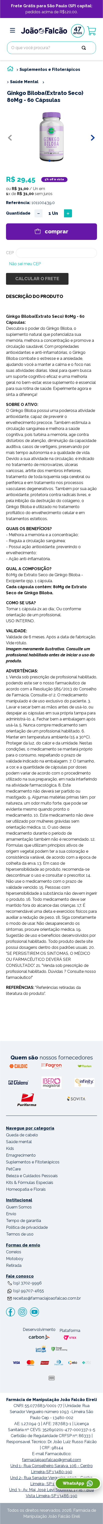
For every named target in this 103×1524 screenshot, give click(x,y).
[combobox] (51, 48)
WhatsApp (73, 1483)
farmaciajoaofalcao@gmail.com (51, 1459)
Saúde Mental (24, 81)
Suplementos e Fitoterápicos (50, 69)
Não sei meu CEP (25, 263)
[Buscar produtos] (85, 48)
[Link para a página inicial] (10, 69)
